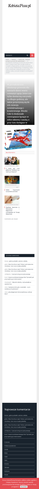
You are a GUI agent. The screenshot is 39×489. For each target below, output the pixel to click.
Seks (6, 460)
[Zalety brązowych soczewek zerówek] (12, 181)
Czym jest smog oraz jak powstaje (21, 274)
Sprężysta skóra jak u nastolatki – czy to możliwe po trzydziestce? (17, 288)
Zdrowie (7, 467)
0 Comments (24, 129)
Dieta (6, 453)
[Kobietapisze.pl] (19, 5)
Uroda (6, 449)
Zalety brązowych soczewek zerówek (13, 190)
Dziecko (7, 464)
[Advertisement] (19, 32)
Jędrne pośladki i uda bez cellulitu (18, 261)
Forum (6, 474)
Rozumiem (24, 487)
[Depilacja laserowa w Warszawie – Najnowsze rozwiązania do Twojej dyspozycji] (12, 200)
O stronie (7, 442)
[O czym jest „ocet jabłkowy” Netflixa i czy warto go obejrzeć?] (12, 161)
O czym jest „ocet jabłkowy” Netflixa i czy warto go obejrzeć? (13, 170)
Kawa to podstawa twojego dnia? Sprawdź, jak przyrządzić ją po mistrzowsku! (19, 278)
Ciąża (6, 456)
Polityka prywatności (10, 446)
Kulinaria (7, 471)
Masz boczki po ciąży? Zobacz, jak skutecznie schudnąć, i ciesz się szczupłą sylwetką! (19, 265)
